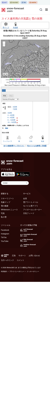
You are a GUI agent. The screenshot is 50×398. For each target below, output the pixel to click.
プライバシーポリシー (17, 271)
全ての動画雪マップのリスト (14, 145)
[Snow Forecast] (12, 9)
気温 (42, 141)
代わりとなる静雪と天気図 (37, 145)
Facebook (5, 230)
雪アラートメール (30, 202)
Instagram (5, 233)
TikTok (4, 237)
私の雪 (4, 217)
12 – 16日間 (12, 122)
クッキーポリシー (33, 271)
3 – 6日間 (11, 115)
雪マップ (6, 27)
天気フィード (28, 213)
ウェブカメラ (7, 141)
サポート (22, 255)
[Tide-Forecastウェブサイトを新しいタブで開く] (23, 2)
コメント (20, 260)
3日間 (15, 107)
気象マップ (5, 202)
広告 (14, 255)
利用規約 (4, 271)
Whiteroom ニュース (9, 209)
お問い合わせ (34, 255)
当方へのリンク (7, 260)
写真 (3, 213)
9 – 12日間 (11, 120)
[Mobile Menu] (46, 10)
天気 (30, 141)
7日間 (15, 109)
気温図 (15, 27)
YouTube (4, 241)
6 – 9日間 (11, 117)
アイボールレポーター (32, 209)
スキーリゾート (7, 198)
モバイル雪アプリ (30, 205)
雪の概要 (4, 205)
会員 (25, 198)
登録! (6, 128)
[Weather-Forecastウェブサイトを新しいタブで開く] (33, 2)
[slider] (4, 90)
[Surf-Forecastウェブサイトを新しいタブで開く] (4, 2)
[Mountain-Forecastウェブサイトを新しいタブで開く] (14, 2)
